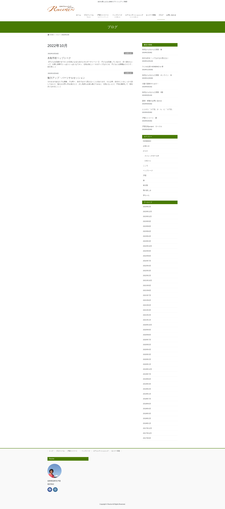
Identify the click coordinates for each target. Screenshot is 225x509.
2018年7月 (147, 399)
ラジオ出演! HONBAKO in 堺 (152, 67)
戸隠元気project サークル (152, 126)
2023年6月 (147, 231)
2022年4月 (147, 266)
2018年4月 (147, 409)
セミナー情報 (115, 451)
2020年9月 (147, 330)
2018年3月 (147, 413)
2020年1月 (147, 364)
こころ (145, 166)
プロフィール (60, 451)
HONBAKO (147, 141)
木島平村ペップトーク (59, 58)
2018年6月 (147, 404)
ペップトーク (148, 170)
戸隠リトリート (73, 451)
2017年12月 (147, 428)
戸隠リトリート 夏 (149, 118)
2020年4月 (147, 349)
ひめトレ (148, 161)
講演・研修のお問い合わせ (152, 101)
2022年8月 (147, 256)
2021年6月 (147, 300)
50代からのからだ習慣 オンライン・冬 (158, 75)
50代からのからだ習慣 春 (152, 49)
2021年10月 (147, 280)
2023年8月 (147, 226)
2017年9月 (147, 438)
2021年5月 (147, 305)
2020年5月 (147, 344)
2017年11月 (147, 433)
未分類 (145, 185)
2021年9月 (147, 285)
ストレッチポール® (152, 156)
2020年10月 (147, 325)
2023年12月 (147, 211)
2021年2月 (147, 315)
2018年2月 (147, 418)
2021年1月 (147, 320)
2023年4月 (147, 236)
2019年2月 (147, 389)
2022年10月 (147, 246)
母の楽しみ (147, 190)
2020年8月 (147, 335)
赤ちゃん (146, 195)
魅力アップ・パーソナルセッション (66, 78)
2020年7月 (147, 340)
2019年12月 (147, 369)
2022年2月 (147, 275)
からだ (145, 151)
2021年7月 (147, 295)
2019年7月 (147, 374)
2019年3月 (147, 384)
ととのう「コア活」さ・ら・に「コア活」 (157, 109)
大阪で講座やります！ (150, 84)
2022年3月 (147, 271)
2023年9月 (147, 221)
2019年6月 (147, 379)
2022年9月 (147, 251)
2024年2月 (147, 207)
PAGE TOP (218, 492)
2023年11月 (147, 216)
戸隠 (144, 175)
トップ (51, 451)
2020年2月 (147, 359)
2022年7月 (147, 261)
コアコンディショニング (101, 451)
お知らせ (128, 53)
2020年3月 (147, 354)
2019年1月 (147, 394)
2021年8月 (147, 290)
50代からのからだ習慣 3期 (152, 92)
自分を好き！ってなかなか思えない (155, 58)
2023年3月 (147, 241)
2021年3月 (147, 310)
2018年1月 (147, 423)
